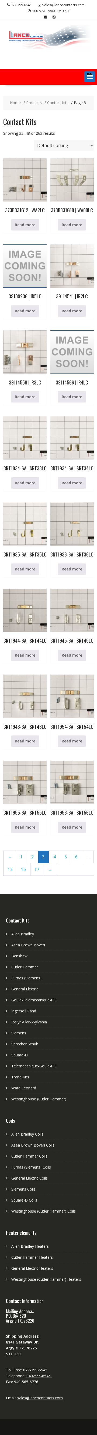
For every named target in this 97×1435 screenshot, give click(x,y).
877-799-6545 (35, 1369)
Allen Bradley (22, 933)
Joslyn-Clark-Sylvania (29, 1021)
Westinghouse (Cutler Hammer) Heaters (46, 1279)
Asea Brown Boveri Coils (32, 1145)
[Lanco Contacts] (48, 47)
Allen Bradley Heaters (30, 1246)
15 (10, 869)
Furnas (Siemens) (26, 977)
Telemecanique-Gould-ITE (34, 1065)
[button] (89, 76)
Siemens (18, 1032)
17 (36, 869)
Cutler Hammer (24, 966)
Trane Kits (20, 1076)
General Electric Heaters (32, 1268)
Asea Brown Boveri (28, 944)
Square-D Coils (24, 1200)
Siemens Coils (23, 1189)
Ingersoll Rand (23, 1010)
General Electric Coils (29, 1178)
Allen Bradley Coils (27, 1134)
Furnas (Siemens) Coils (31, 1167)
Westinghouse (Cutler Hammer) (38, 1098)
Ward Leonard (23, 1087)
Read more (25, 224)
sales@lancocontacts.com (40, 1397)
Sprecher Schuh (24, 1043)
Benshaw (19, 955)
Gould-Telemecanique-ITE (34, 999)
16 (23, 869)
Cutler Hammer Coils (29, 1156)
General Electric (24, 988)
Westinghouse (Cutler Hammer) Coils (43, 1211)
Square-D (19, 1054)
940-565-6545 (39, 1375)
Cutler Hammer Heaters (32, 1257)
